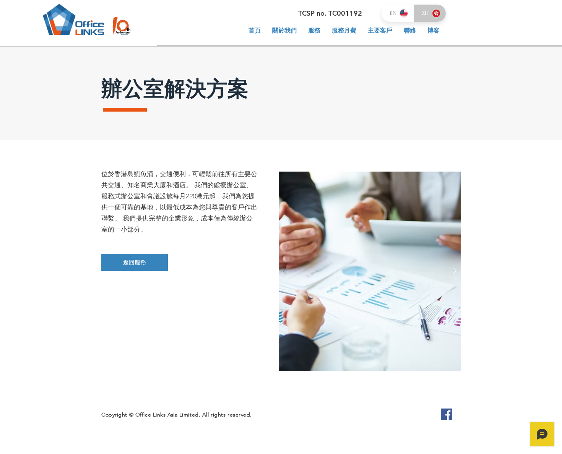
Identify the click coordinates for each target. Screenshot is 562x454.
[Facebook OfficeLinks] (446, 414)
